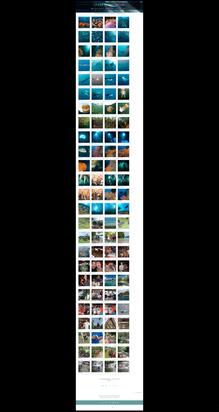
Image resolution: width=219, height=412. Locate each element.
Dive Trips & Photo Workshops (98, 8)
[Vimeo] (117, 402)
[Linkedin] (110, 402)
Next (113, 385)
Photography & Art (110, 8)
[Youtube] (115, 402)
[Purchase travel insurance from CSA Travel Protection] (109, 397)
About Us (126, 8)
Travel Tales (118, 8)
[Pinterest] (113, 402)
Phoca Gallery (138, 392)
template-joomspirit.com (218, 407)
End (116, 385)
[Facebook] (108, 402)
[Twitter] (106, 402)
